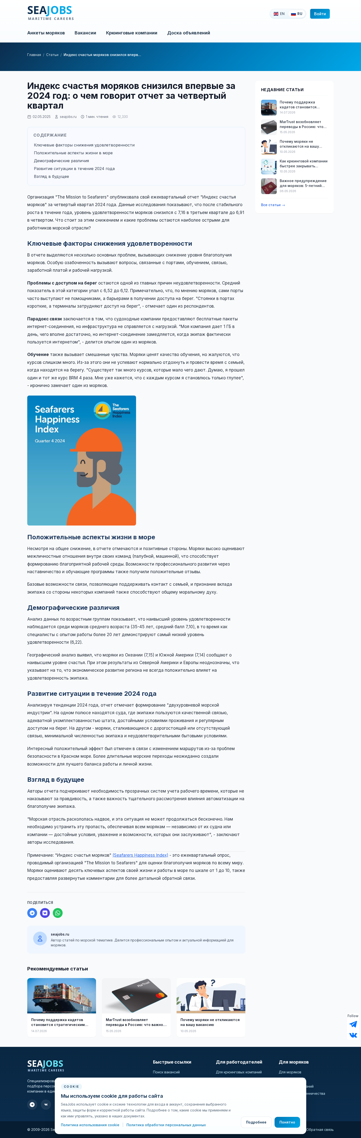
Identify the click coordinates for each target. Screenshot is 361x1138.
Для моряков (290, 1072)
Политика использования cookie (90, 1125)
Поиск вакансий (166, 1072)
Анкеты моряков (46, 32)
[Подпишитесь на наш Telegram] (353, 1024)
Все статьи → (273, 205)
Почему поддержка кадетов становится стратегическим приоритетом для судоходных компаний (59, 1022)
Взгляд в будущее (51, 176)
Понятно (287, 1122)
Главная (34, 55)
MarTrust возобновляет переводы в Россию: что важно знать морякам (134, 1022)
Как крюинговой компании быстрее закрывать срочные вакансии (304, 164)
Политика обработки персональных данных (166, 1125)
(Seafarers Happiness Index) (140, 855)
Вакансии (85, 32)
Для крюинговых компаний (239, 1072)
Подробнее (256, 1122)
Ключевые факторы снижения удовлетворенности (84, 144)
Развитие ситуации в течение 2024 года (74, 168)
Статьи (52, 55)
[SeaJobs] (67, 14)
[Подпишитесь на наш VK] (353, 1034)
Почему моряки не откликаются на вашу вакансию (210, 1022)
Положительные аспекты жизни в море (73, 152)
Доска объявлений (188, 32)
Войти (320, 13)
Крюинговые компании (131, 32)
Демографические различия (61, 160)
